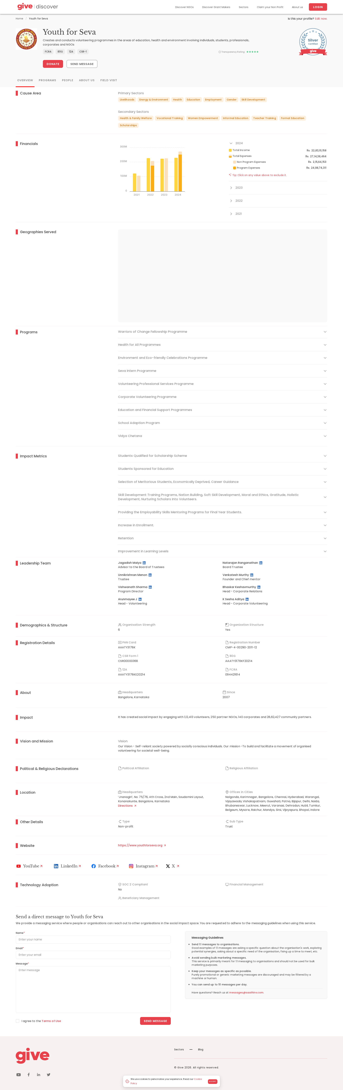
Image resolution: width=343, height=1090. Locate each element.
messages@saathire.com (246, 992)
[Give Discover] (37, 7)
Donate (53, 64)
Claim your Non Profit (270, 7)
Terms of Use (51, 1021)
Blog (200, 1049)
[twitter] (48, 1075)
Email (20, 948)
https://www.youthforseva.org (140, 845)
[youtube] (18, 1075)
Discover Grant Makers (216, 7)
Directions (125, 806)
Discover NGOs (184, 7)
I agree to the (41, 1021)
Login (318, 7)
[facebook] (28, 1075)
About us (297, 7)
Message (22, 963)
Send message (155, 1021)
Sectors (243, 7)
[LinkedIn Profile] (144, 563)
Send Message (82, 64)
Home (19, 18)
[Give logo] (92, 1056)
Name (20, 933)
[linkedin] (38, 1075)
